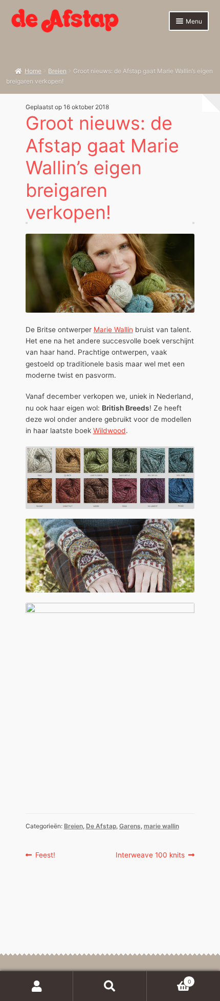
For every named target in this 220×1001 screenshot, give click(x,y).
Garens (130, 826)
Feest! (45, 855)
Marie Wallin (113, 329)
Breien (57, 71)
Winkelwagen (169, 979)
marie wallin (161, 826)
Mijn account (36, 986)
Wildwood (109, 430)
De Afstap (101, 826)
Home (33, 71)
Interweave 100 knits (150, 855)
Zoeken (109, 986)
